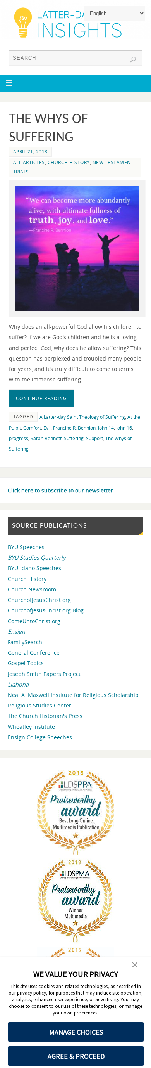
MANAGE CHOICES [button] (76, 1032)
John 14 (106, 428)
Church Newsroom (32, 589)
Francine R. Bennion (74, 428)
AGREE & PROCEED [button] (76, 1056)
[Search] (133, 60)
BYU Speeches (26, 547)
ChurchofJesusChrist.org (39, 599)
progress (18, 438)
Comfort (32, 428)
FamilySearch (25, 642)
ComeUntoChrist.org (34, 621)
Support (94, 438)
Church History (69, 162)
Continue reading (41, 398)
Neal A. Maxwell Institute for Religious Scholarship (73, 695)
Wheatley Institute (31, 726)
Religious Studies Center (39, 705)
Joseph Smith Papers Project (44, 674)
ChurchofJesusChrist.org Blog (46, 610)
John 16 (124, 428)
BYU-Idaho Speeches (34, 568)
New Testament (113, 162)
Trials (21, 171)
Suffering (74, 438)
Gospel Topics (26, 663)
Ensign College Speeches (40, 737)
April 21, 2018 (30, 151)
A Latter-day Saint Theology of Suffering (82, 417)
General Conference (34, 652)
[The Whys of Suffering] (77, 248)
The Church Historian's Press (45, 716)
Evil (47, 428)
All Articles (29, 162)
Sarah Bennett (46, 438)
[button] (134, 965)
